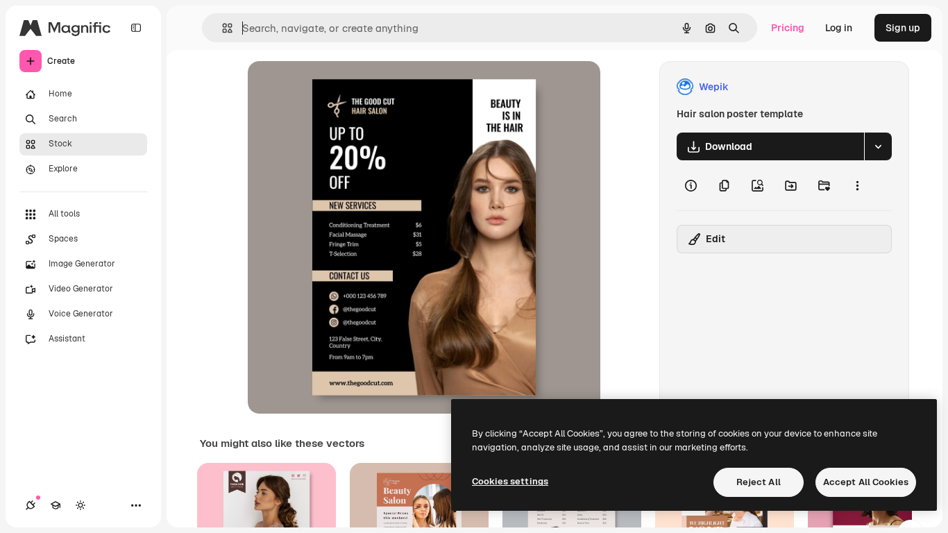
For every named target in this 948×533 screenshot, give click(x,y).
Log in (838, 28)
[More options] (857, 185)
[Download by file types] (878, 146)
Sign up (903, 28)
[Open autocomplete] (222, 28)
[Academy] (55, 505)
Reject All (758, 482)
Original (336, 87)
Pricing (787, 28)
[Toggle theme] (80, 505)
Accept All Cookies (865, 482)
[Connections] (30, 505)
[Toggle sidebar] (136, 28)
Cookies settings (510, 481)
